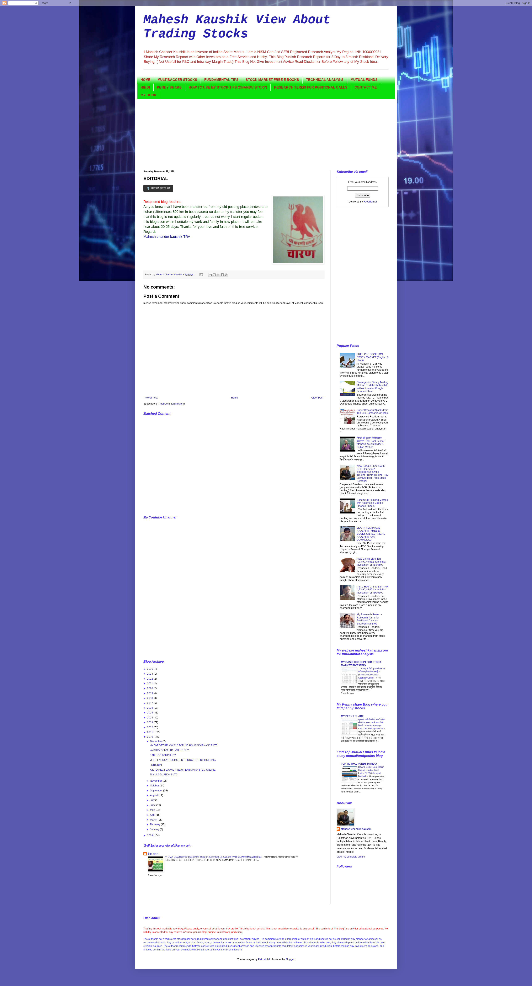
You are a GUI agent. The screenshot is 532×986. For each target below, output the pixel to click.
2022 (150, 678)
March (154, 819)
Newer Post (151, 397)
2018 (150, 698)
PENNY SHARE (169, 87)
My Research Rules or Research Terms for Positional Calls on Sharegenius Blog (369, 619)
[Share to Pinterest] (226, 275)
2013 (150, 722)
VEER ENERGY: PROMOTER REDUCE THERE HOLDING (183, 760)
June (153, 805)
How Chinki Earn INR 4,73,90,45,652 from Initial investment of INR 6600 (371, 561)
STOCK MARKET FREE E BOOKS (272, 79)
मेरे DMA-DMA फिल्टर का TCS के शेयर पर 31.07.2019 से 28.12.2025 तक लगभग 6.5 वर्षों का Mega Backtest (214, 857)
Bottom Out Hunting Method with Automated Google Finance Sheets (372, 503)
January (155, 829)
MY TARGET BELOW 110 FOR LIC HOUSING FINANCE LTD (184, 745)
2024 (150, 673)
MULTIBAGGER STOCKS (177, 79)
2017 (150, 703)
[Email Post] (201, 274)
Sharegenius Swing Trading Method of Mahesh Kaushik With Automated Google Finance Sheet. (372, 387)
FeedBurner (370, 201)
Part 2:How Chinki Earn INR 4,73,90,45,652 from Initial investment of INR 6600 (372, 589)
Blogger (290, 959)
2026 (150, 669)
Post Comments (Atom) (172, 403)
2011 (150, 732)
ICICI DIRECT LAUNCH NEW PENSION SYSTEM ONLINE (183, 769)
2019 (150, 693)
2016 (150, 707)
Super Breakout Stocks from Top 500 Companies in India (373, 412)
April (153, 814)
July (152, 800)
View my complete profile (351, 856)
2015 (150, 712)
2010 (150, 736)
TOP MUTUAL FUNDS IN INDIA (359, 763)
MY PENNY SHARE (352, 716)
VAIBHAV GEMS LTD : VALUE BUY (169, 750)
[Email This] (210, 275)
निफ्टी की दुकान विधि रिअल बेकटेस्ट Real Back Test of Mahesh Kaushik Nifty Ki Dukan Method (370, 442)
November (156, 780)
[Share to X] (218, 275)
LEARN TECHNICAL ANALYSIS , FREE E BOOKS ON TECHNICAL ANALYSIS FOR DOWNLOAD (371, 533)
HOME (145, 79)
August (154, 795)
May (152, 809)
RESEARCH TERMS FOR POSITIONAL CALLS (310, 87)
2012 (150, 727)
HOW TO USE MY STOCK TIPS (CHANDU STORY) (228, 87)
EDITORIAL (156, 765)
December (156, 741)
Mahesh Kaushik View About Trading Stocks (236, 27)
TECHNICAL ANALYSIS (325, 79)
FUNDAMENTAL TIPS (221, 79)
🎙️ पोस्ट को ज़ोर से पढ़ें (158, 188)
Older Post (317, 397)
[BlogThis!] (214, 275)
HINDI (145, 87)
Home (234, 397)
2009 (150, 835)
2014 (150, 717)
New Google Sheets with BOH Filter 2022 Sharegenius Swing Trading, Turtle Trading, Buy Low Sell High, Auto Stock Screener (372, 474)
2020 (150, 688)
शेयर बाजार (153, 853)
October (155, 785)
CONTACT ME (366, 87)
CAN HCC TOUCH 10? (163, 755)
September (156, 790)
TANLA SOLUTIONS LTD (163, 774)
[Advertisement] (266, 135)
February (155, 824)
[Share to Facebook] (222, 275)
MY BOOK (148, 95)
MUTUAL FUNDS (364, 79)
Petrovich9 (264, 959)
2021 (150, 683)
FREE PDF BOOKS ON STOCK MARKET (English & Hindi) (373, 357)
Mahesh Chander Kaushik (356, 829)
